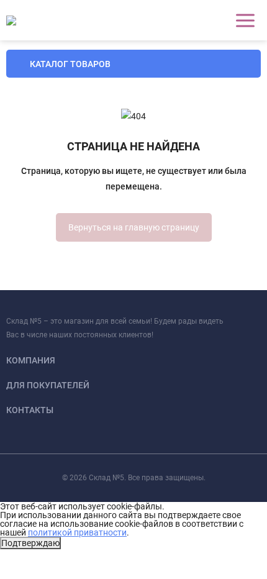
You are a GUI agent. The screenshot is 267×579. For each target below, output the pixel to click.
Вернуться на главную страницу (133, 227)
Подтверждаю (30, 543)
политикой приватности (77, 532)
